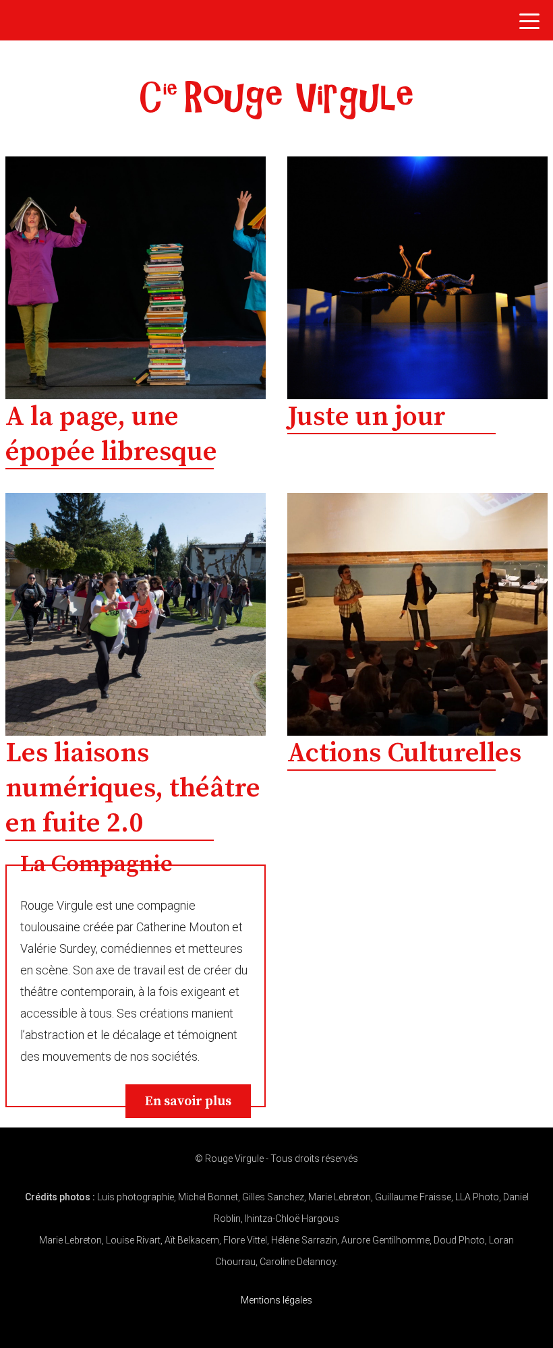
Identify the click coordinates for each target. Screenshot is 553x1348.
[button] (529, 25)
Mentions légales (276, 1300)
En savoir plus (188, 1101)
